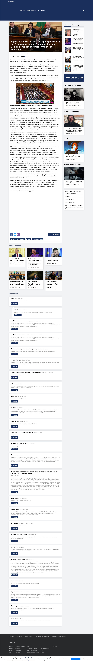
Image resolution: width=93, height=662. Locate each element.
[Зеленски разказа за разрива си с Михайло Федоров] (53, 252)
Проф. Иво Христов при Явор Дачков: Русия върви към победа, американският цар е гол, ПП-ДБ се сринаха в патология (35, 262)
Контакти (19, 636)
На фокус (22, 10)
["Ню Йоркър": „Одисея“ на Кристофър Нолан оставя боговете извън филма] (74, 147)
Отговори (15, 303)
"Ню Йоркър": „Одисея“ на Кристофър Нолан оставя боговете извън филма (73, 156)
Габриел (29, 239)
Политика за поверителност (42, 636)
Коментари (17, 652)
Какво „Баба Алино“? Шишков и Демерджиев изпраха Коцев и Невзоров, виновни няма (78, 58)
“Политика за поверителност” (14, 660)
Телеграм (26, 57)
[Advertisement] (64, 10)
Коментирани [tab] (77, 25)
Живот (42, 646)
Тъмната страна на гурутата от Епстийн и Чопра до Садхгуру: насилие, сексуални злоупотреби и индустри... (77, 32)
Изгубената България (72, 85)
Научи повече (86, 659)
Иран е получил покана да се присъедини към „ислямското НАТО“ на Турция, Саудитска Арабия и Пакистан (78, 68)
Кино (66, 138)
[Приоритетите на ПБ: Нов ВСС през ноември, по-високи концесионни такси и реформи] (17, 275)
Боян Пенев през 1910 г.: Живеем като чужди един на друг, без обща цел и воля (74, 103)
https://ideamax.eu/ (69, 199)
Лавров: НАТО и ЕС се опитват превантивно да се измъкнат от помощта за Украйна (17, 261)
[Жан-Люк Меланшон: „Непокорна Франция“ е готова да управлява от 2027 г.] (35, 275)
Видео (28, 646)
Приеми (75, 658)
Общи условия (28, 636)
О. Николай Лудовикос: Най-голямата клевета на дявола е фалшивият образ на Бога (74, 130)
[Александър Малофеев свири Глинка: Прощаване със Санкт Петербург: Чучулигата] (74, 173)
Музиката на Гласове (72, 164)
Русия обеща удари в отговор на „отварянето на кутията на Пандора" (78, 48)
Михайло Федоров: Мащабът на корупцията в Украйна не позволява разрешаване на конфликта (53, 284)
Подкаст (28, 10)
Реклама (12, 636)
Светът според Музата (32, 650)
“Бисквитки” (28, 657)
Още (43, 10)
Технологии (54, 646)
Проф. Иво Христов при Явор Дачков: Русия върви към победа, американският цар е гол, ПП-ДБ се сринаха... (78, 41)
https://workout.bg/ (69, 202)
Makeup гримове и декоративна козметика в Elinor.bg (73, 192)
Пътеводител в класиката (33, 652)
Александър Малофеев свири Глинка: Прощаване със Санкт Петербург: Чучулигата (74, 183)
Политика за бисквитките (59, 636)
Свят (38, 10)
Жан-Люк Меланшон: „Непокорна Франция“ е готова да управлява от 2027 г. (34, 283)
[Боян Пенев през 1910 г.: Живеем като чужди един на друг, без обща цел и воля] (74, 94)
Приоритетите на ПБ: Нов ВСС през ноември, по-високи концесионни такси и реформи (17, 283)
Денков (22, 239)
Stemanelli (67, 196)
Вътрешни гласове (71, 112)
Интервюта (18, 650)
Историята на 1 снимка (32, 648)
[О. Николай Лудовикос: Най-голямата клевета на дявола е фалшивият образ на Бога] (74, 121)
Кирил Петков (15, 239)
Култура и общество (20, 646)
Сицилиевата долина (38, 239)
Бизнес (42, 652)
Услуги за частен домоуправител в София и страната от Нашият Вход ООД (74, 207)
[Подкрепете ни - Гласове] (74, 78)
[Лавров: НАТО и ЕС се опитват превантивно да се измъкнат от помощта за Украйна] (17, 252)
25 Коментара (55, 234)
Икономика (17, 648)
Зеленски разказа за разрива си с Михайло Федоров (52, 260)
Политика (33, 10)
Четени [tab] (67, 25)
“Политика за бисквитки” (29, 660)
